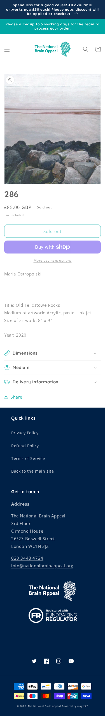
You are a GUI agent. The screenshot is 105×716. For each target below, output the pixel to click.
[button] (7, 49)
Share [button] (16, 397)
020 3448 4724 (27, 558)
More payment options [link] (53, 260)
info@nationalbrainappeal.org (42, 565)
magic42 (82, 706)
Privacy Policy (24, 432)
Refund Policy (25, 445)
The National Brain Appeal (44, 706)
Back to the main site (32, 471)
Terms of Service (28, 458)
